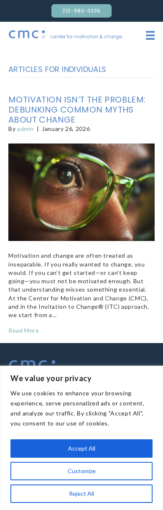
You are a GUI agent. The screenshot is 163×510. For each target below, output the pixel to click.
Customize (82, 470)
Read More (23, 330)
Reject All (81, 493)
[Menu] (150, 35)
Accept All (81, 448)
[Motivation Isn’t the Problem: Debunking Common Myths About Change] (81, 191)
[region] (81, 438)
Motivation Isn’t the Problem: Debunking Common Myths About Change (77, 110)
